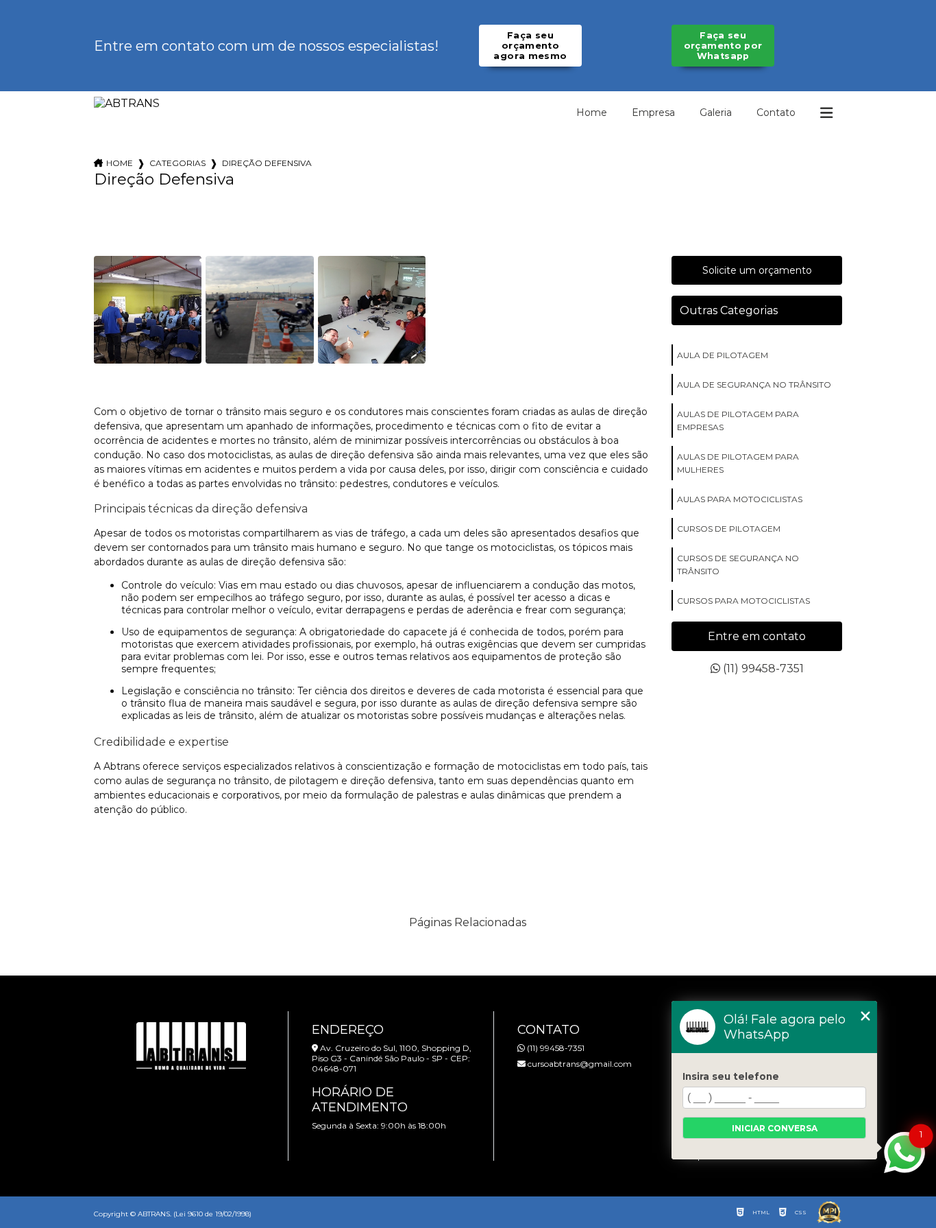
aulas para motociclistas (739, 499)
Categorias (177, 163)
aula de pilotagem (722, 355)
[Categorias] (826, 113)
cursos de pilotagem (728, 528)
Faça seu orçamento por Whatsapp (723, 45)
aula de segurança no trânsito (754, 384)
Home (591, 112)
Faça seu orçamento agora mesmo (530, 45)
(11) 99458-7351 (762, 668)
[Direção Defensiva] (148, 310)
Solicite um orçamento (757, 270)
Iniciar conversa (774, 1128)
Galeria (716, 112)
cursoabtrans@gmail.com (579, 1064)
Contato (776, 112)
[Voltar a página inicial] (127, 103)
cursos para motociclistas (743, 600)
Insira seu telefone (730, 1076)
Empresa (653, 112)
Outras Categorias (729, 310)
